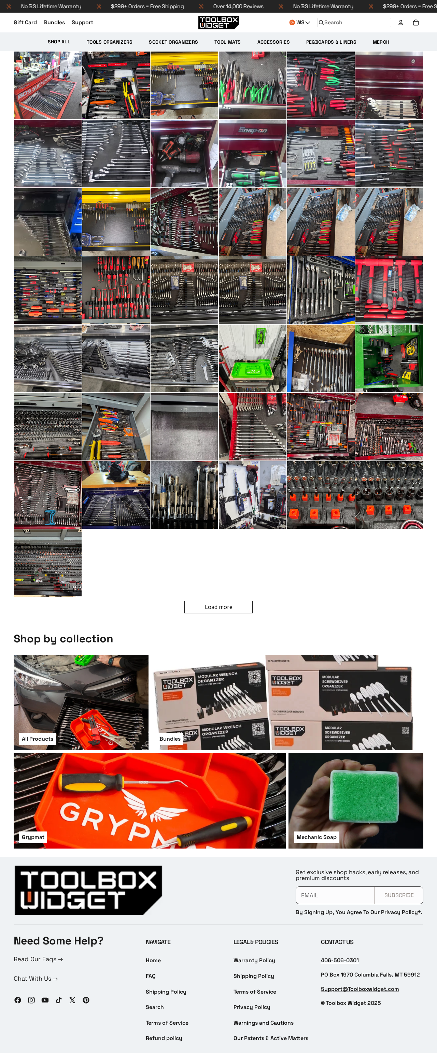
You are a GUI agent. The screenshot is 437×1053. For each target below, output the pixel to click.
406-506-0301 (340, 960)
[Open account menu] (400, 22)
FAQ (151, 976)
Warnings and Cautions (264, 1022)
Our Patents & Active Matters (271, 1038)
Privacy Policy (252, 1007)
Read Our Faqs (36, 959)
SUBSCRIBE (399, 895)
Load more (218, 607)
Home (153, 960)
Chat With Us (33, 978)
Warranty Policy (254, 960)
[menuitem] (59, 41)
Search (155, 1007)
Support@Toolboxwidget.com (360, 989)
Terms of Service (167, 1022)
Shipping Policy (166, 991)
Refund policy (164, 1038)
